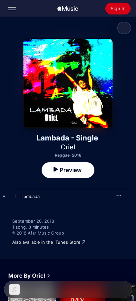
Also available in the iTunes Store (46, 242)
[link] (29, 275)
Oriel (68, 147)
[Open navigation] (12, 8)
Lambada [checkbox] (30, 196)
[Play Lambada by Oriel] (14, 196)
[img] (67, 9)
